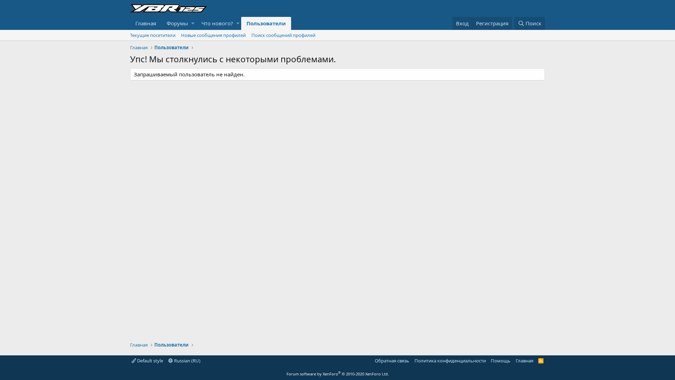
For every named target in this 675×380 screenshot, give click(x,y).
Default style (149, 360)
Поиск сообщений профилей (283, 35)
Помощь (500, 360)
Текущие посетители (152, 35)
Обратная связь (392, 360)
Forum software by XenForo (338, 373)
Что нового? (217, 23)
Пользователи (266, 23)
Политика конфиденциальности (450, 360)
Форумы (177, 23)
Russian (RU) (186, 360)
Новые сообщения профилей (213, 35)
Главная (145, 23)
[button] (192, 23)
